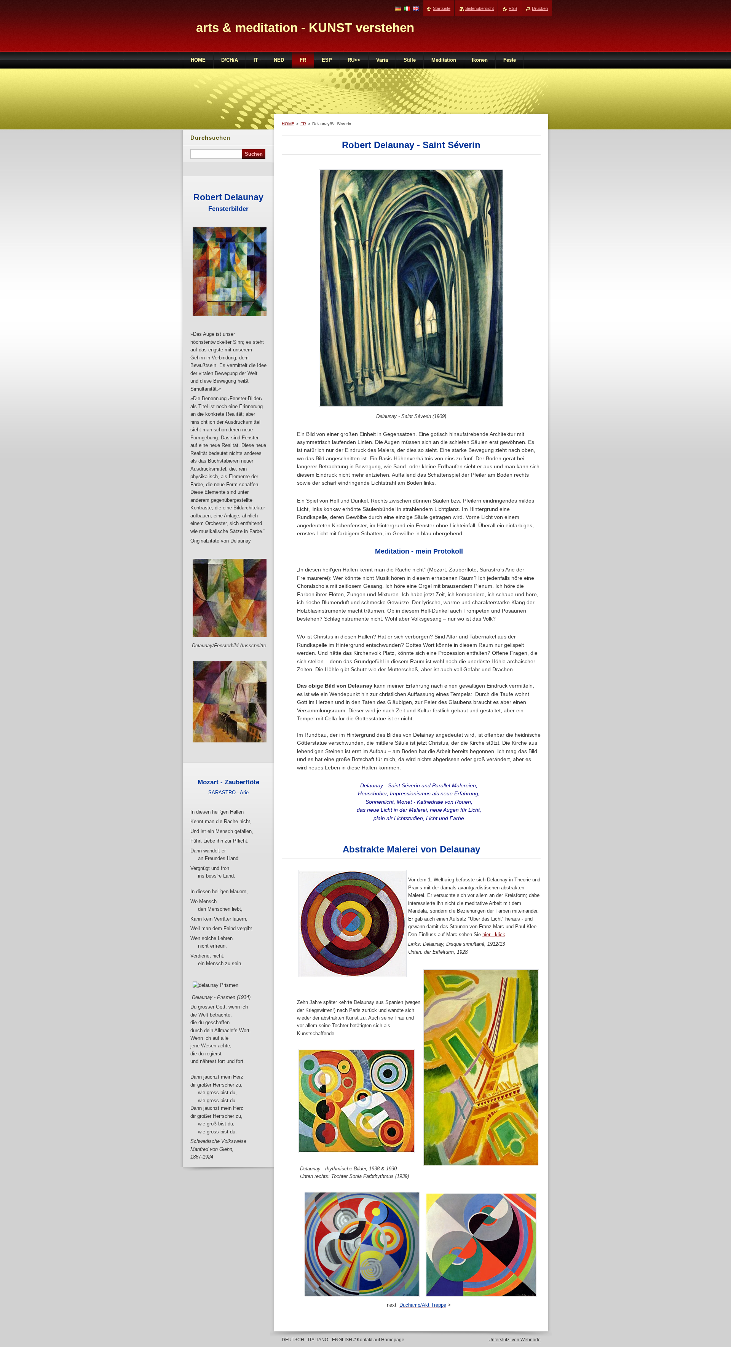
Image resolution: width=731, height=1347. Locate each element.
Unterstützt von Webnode (514, 1339)
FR (303, 123)
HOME (288, 123)
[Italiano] (407, 8)
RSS (513, 8)
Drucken (540, 8)
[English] (416, 8)
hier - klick (493, 934)
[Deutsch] (398, 8)
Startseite (441, 8)
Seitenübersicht (479, 8)
